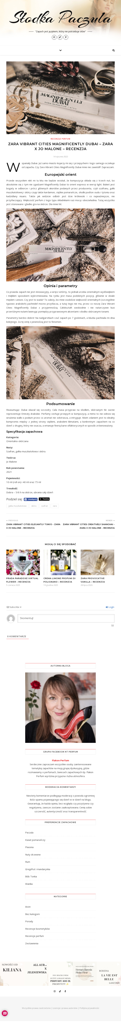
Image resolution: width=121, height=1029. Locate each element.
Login (111, 607)
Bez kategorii (32, 914)
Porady (29, 921)
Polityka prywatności (89, 1008)
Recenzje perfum (60, 138)
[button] (12, 974)
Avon (28, 906)
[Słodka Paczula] (60, 23)
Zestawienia (31, 943)
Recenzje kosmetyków (37, 928)
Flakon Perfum (60, 760)
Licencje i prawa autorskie (65, 1008)
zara (55, 506)
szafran (44, 506)
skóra (33, 506)
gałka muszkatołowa (17, 506)
